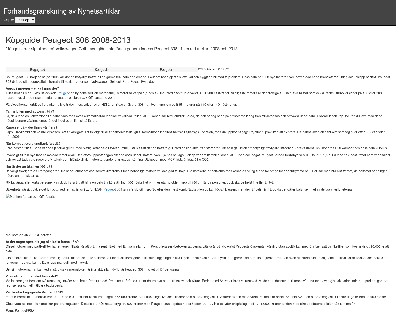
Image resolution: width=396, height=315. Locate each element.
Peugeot (166, 69)
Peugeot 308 (113, 189)
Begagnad (37, 69)
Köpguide (102, 69)
